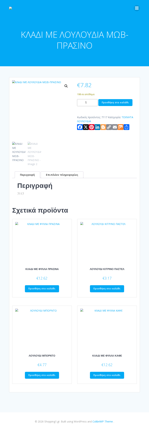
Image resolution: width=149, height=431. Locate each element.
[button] (66, 86)
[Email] (115, 127)
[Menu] (137, 8)
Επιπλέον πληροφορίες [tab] (62, 174)
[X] (86, 127)
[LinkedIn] (97, 127)
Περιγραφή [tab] (27, 174)
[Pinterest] (91, 127)
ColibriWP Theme (102, 421)
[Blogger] (103, 127)
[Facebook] (80, 127)
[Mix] (121, 127)
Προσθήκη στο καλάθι (115, 102)
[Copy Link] (109, 127)
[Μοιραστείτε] (126, 127)
